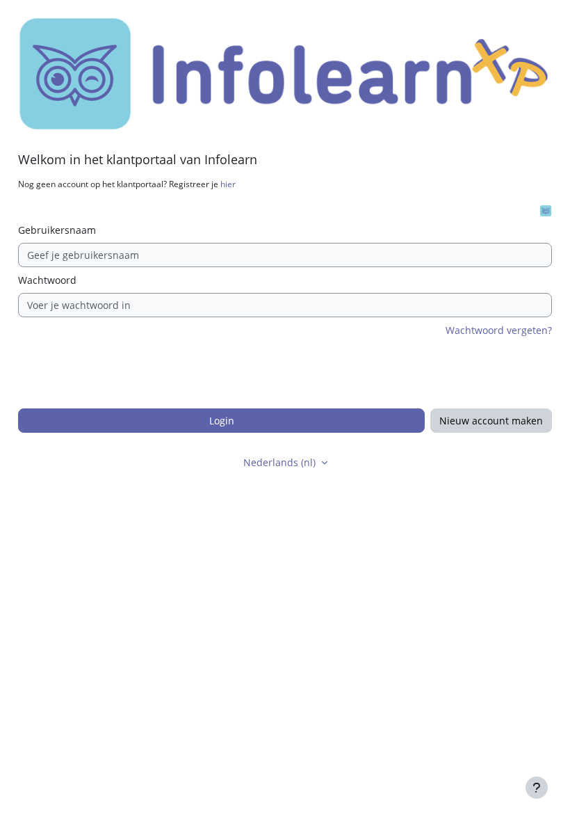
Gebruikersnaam (57, 230)
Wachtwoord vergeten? (499, 330)
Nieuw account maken (491, 420)
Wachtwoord (47, 280)
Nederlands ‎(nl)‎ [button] (280, 462)
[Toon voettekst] (537, 787)
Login (221, 420)
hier (228, 184)
